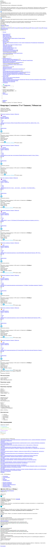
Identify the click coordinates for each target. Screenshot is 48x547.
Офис (13, 60)
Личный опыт (22, 79)
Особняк (16, 44)
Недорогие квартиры (7, 49)
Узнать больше (28, 22)
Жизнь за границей (6, 80)
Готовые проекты (21, 38)
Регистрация (3, 545)
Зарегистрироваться (4, 520)
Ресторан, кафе (6, 60)
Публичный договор (7, 486)
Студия (19, 42)
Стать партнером (6, 477)
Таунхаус (20, 44)
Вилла (9, 44)
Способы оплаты (6, 480)
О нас (4, 478)
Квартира (5, 67)
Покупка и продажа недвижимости (33, 79)
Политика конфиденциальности (9, 484)
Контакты (5, 479)
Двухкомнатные (34, 42)
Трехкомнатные (41, 42)
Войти (4, 92)
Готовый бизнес (29, 60)
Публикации (5, 476)
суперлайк (18, 499)
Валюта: (4, 90)
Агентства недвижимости (8, 53)
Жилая (4, 101)
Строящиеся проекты (7, 38)
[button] (3, 29)
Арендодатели (19, 53)
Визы (17, 80)
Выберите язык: (6, 89)
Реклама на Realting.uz (7, 482)
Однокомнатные (27, 42)
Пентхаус (5, 42)
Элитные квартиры (7, 47)
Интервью (17, 79)
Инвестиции (13, 80)
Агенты (15, 53)
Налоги (41, 79)
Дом (11, 67)
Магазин (24, 60)
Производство (17, 60)
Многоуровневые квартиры (12, 42)
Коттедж (12, 44)
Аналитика (13, 79)
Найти (4, 87)
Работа (44, 79)
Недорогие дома (14, 49)
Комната (23, 72)
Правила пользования (7, 483)
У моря (22, 42)
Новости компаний (6, 79)
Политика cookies (6, 485)
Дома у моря (5, 44)
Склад (21, 60)
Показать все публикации (5, 471)
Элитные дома (14, 47)
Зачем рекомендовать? (4, 529)
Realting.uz (5, 100)
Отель (10, 60)
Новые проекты (15, 38)
